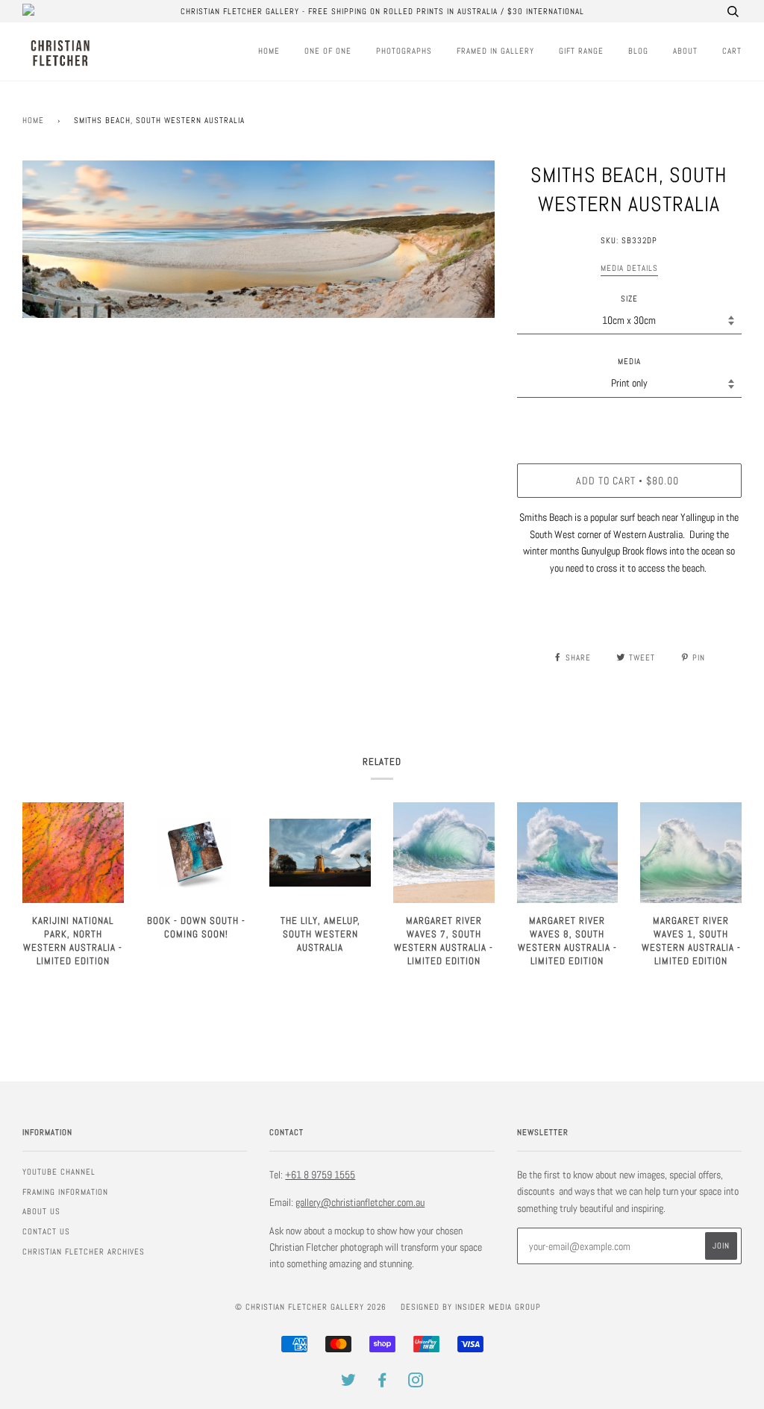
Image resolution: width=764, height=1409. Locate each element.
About (685, 51)
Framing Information (65, 1192)
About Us (41, 1211)
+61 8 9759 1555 (320, 1174)
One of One (327, 51)
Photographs (404, 51)
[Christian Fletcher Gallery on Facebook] (382, 1383)
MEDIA (629, 361)
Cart (732, 51)
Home (269, 51)
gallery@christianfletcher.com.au (360, 1202)
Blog (638, 51)
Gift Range (581, 51)
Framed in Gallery (495, 51)
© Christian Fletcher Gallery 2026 (310, 1307)
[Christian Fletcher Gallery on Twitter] (349, 1383)
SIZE (629, 298)
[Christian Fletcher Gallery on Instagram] (416, 1383)
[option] (258, 239)
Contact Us (46, 1231)
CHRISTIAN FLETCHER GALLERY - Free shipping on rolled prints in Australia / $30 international (382, 11)
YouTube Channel (59, 1171)
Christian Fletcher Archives (83, 1251)
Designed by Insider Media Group (471, 1307)
